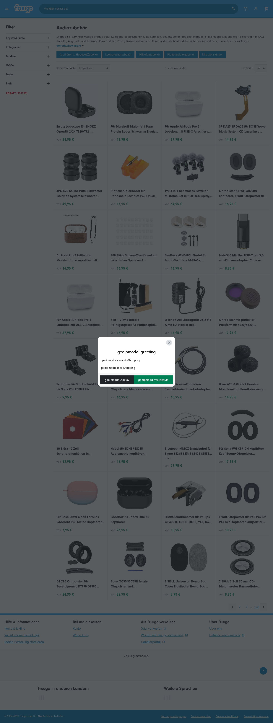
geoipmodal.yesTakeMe (153, 380)
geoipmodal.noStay (117, 380)
